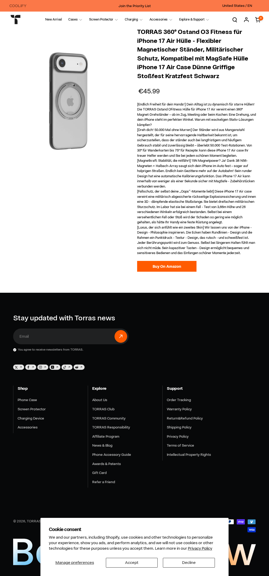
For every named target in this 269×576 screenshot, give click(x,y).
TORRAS (34, 521)
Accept (131, 562)
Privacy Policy (200, 548)
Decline (189, 562)
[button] (72, 20)
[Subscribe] (121, 336)
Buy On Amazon (167, 266)
